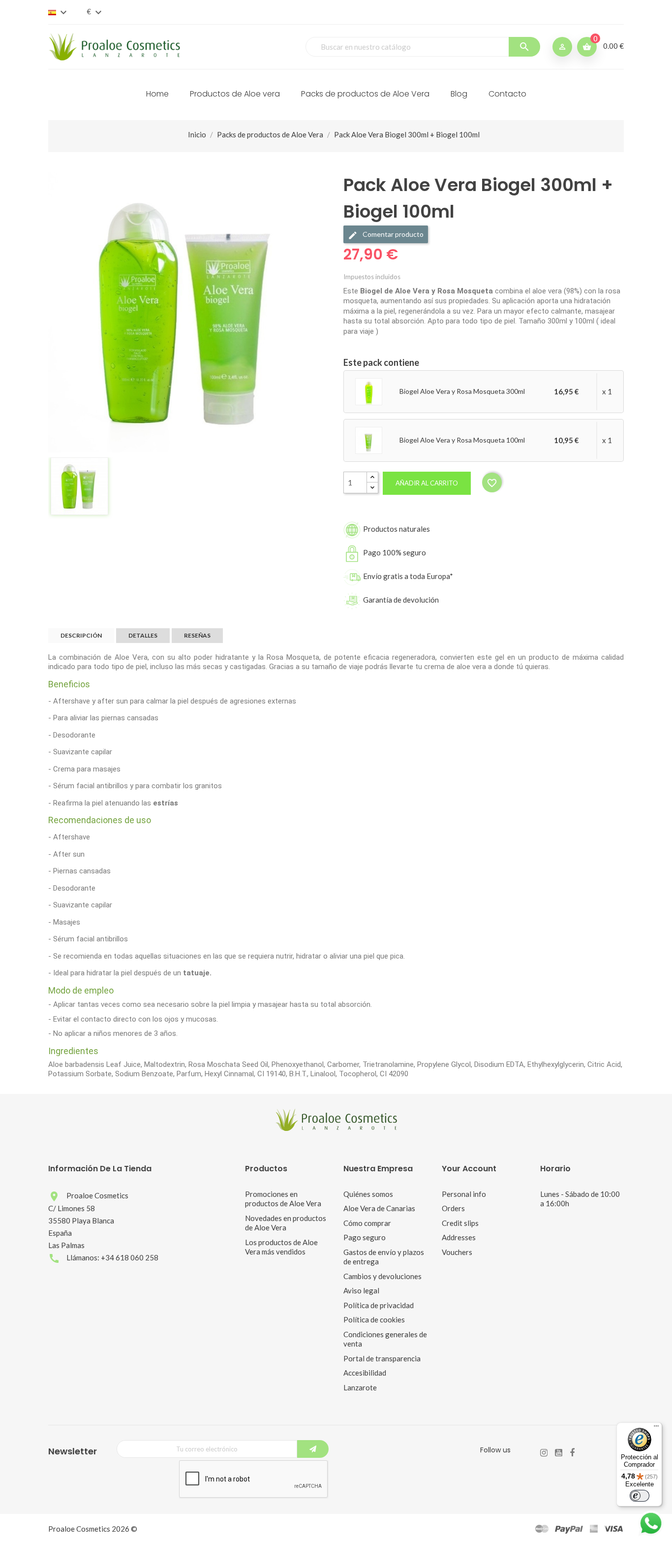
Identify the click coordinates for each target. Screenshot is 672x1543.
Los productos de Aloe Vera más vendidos (281, 1247)
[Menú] (656, 1428)
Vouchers (457, 1252)
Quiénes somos (368, 1193)
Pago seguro (364, 1237)
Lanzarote (360, 1387)
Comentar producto (392, 234)
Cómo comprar (367, 1223)
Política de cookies (374, 1319)
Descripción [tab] (81, 635)
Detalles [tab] (142, 635)
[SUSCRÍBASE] (313, 1449)
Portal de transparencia (382, 1358)
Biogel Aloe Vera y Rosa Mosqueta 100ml (462, 440)
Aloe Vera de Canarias (379, 1208)
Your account (469, 1168)
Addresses (459, 1237)
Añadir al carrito (427, 483)
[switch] (639, 1496)
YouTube (558, 1453)
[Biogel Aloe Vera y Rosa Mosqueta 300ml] (369, 390)
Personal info (464, 1193)
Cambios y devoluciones (382, 1276)
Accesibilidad (364, 1372)
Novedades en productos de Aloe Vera (285, 1223)
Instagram (544, 1453)
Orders (453, 1208)
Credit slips (460, 1223)
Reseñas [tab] (197, 635)
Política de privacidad (378, 1305)
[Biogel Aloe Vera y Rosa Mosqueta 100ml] (369, 439)
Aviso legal (361, 1290)
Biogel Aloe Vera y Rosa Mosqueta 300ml (462, 391)
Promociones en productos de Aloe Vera (283, 1198)
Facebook (572, 1453)
